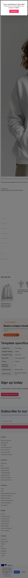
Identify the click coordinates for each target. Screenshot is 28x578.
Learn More (14, 11)
